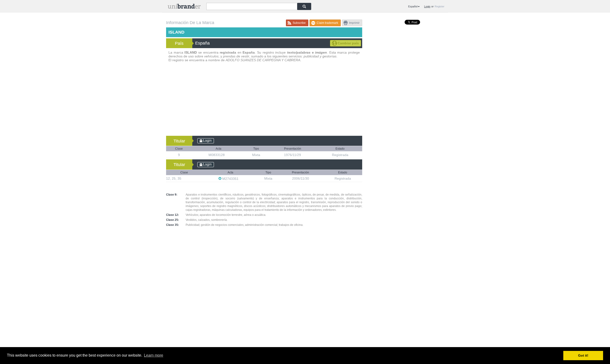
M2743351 (230, 179)
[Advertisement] (264, 100)
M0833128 (217, 155)
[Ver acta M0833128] (227, 155)
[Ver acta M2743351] (240, 179)
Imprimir (354, 23)
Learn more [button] (153, 355)
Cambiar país (348, 43)
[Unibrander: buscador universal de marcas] (184, 7)
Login (427, 6)
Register (439, 6)
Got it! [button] (583, 355)
